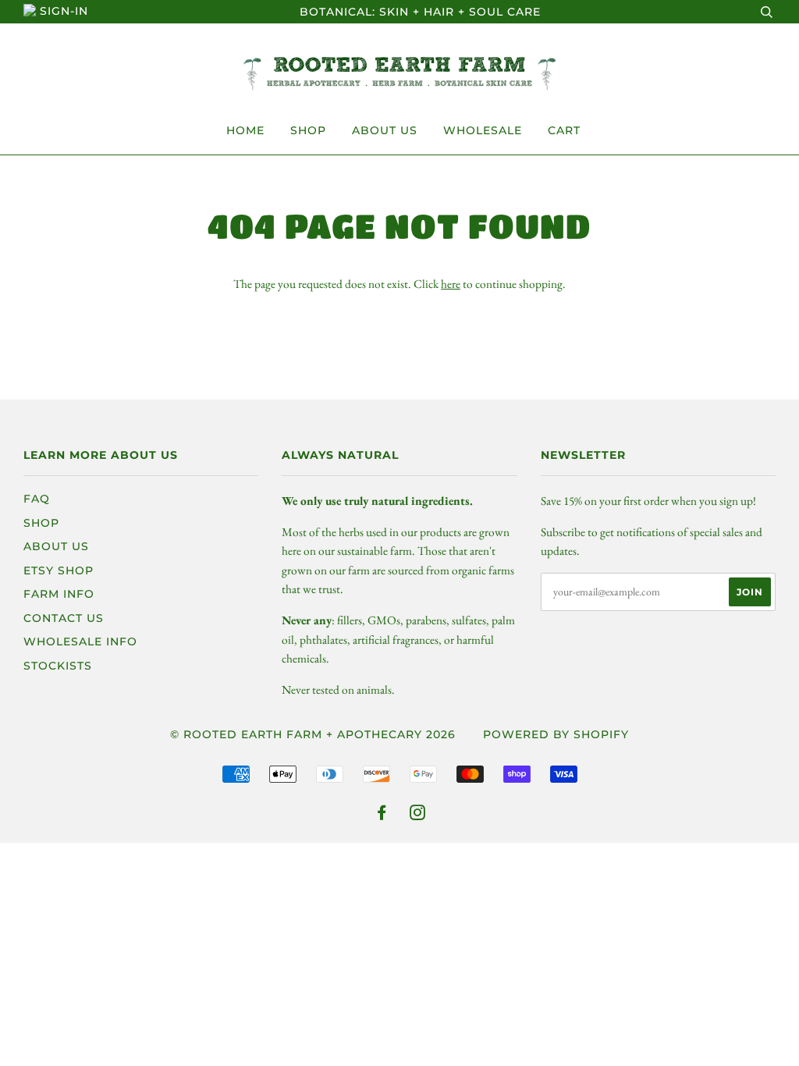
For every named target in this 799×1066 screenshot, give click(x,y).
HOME (245, 130)
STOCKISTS (57, 666)
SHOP (308, 130)
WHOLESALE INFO (80, 641)
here (450, 283)
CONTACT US (63, 618)
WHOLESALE (482, 130)
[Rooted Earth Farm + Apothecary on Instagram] (418, 815)
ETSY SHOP (58, 570)
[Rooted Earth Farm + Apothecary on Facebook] (382, 815)
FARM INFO (58, 594)
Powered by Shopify (556, 734)
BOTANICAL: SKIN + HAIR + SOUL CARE (420, 12)
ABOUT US (384, 130)
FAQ (36, 499)
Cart (564, 130)
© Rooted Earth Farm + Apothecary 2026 (313, 734)
